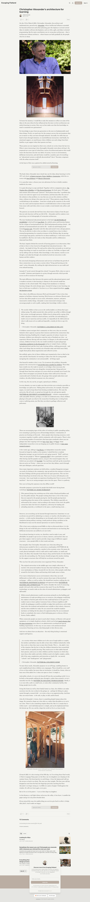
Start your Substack (41, 895)
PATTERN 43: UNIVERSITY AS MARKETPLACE (35, 394)
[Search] (69, 3)
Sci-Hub (39, 461)
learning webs (28, 229)
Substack (38, 899)
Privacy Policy (55, 887)
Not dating (22, 839)
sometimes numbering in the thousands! (32, 344)
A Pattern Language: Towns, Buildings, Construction (45, 176)
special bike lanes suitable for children (50, 365)
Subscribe (78, 3)
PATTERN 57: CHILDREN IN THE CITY (50, 327)
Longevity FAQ (45, 456)
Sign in (85, 3)
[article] (45, 840)
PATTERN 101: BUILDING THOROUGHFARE (48, 681)
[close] (58, 861)
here (44, 442)
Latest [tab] (24, 833)
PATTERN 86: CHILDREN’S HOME (48, 662)
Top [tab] (21, 833)
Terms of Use (51, 885)
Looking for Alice (24, 837)
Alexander (41, 25)
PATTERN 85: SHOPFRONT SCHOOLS (32, 583)
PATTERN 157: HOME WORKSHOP (38, 490)
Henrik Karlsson (26, 14)
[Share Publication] (72, 3)
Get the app (52, 895)
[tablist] (23, 833)
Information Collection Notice (44, 887)
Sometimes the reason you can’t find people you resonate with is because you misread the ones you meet (37, 848)
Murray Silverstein (44, 178)
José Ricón (40, 450)
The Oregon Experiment (44, 190)
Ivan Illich (41, 222)
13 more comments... (24, 826)
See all (22, 871)
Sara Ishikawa (31, 178)
